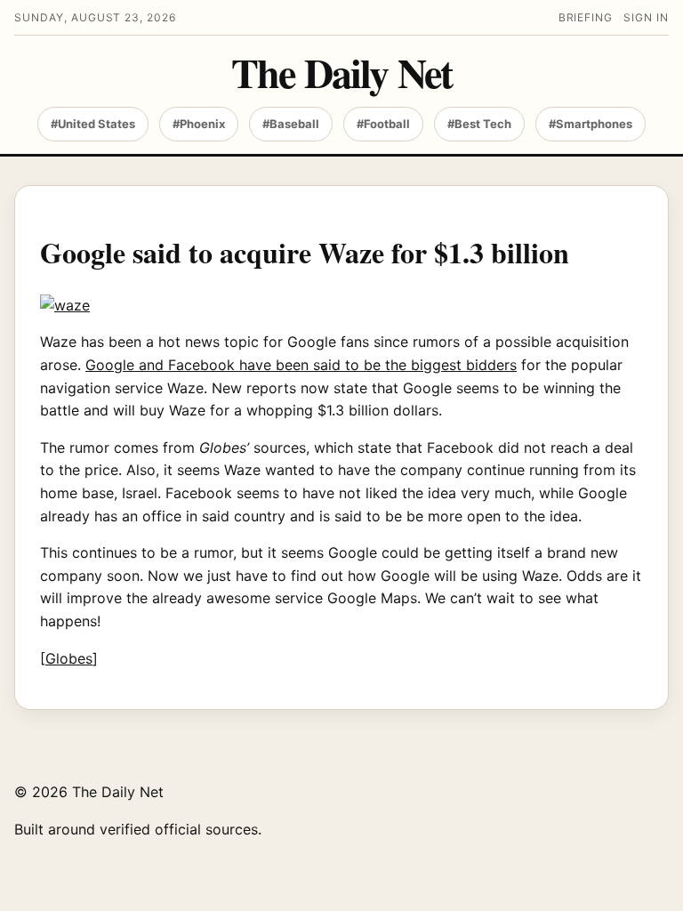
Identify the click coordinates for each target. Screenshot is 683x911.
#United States (93, 124)
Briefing (586, 17)
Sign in (646, 17)
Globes (68, 658)
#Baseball (290, 124)
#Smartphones (590, 124)
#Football (383, 124)
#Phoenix (199, 124)
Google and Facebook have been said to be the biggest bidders (301, 365)
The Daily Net (341, 73)
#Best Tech (479, 124)
